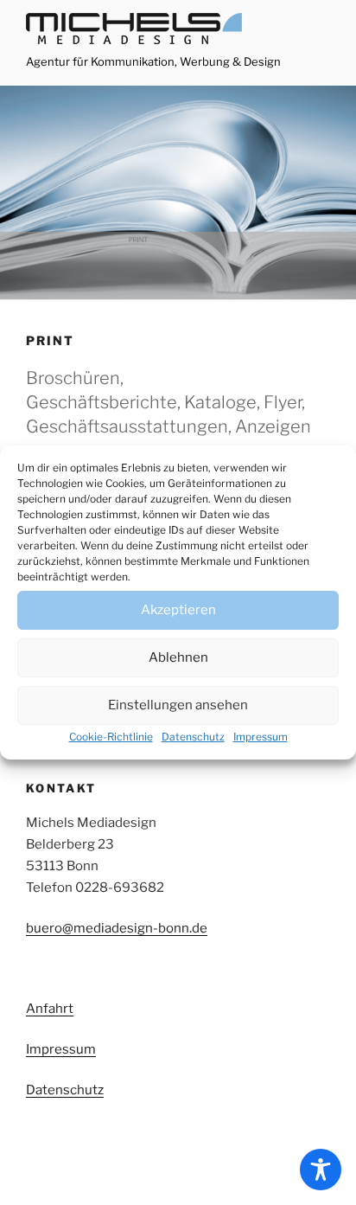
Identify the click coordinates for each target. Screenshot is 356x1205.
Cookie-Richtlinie (111, 736)
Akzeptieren (178, 610)
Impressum (260, 736)
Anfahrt (49, 1008)
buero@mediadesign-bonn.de (116, 928)
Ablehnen (178, 657)
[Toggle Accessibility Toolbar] (320, 1169)
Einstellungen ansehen (178, 705)
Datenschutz (193, 736)
